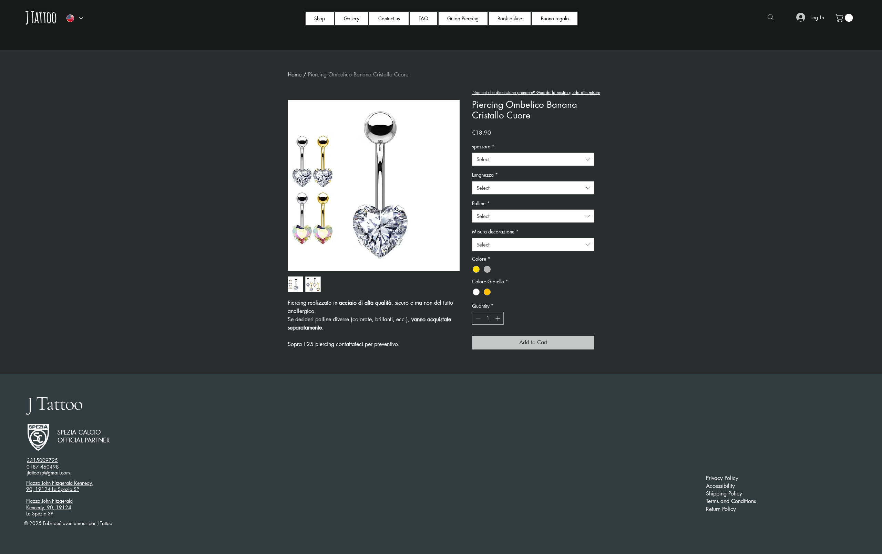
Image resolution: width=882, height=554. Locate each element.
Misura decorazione (495, 231)
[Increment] (498, 318)
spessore (483, 146)
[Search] (770, 17)
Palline (481, 203)
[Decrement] (477, 318)
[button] (845, 18)
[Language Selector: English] (74, 18)
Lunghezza (485, 174)
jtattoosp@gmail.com (48, 472)
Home (294, 74)
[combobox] (533, 159)
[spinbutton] (488, 318)
